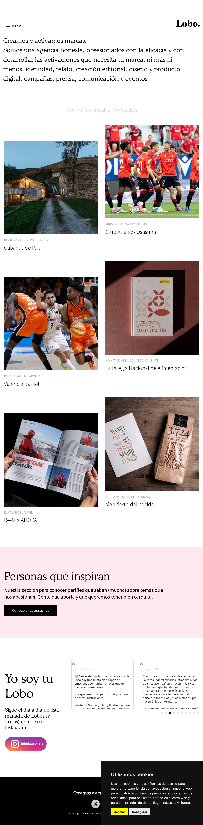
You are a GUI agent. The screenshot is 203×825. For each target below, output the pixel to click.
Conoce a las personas (30, 610)
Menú (16, 25)
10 (198, 713)
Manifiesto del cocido (129, 504)
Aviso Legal (74, 813)
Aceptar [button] (119, 812)
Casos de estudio (41, 25)
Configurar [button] (139, 812)
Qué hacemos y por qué (77, 25)
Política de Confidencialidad (97, 813)
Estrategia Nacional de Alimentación (146, 368)
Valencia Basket (22, 383)
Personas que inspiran (140, 25)
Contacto (109, 25)
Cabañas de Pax (22, 247)
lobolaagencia (32, 743)
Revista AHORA (20, 520)
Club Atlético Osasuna (130, 231)
